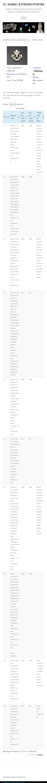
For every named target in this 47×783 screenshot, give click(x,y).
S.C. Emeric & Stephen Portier (23, 4)
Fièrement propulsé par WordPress (14, 777)
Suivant (40, 755)
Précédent (32, 755)
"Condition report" (39, 117)
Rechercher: (20, 108)
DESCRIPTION (13, 117)
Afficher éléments (13, 104)
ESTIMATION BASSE (23, 117)
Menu (23, 18)
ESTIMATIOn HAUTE (31, 117)
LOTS (5, 117)
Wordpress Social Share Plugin (13, 782)
